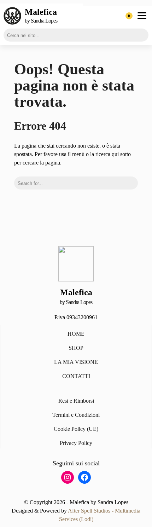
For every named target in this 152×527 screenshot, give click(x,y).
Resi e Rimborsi (76, 401)
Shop (76, 348)
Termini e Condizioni (76, 415)
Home (76, 334)
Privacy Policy (76, 443)
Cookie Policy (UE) (76, 429)
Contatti (76, 376)
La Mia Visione (76, 362)
